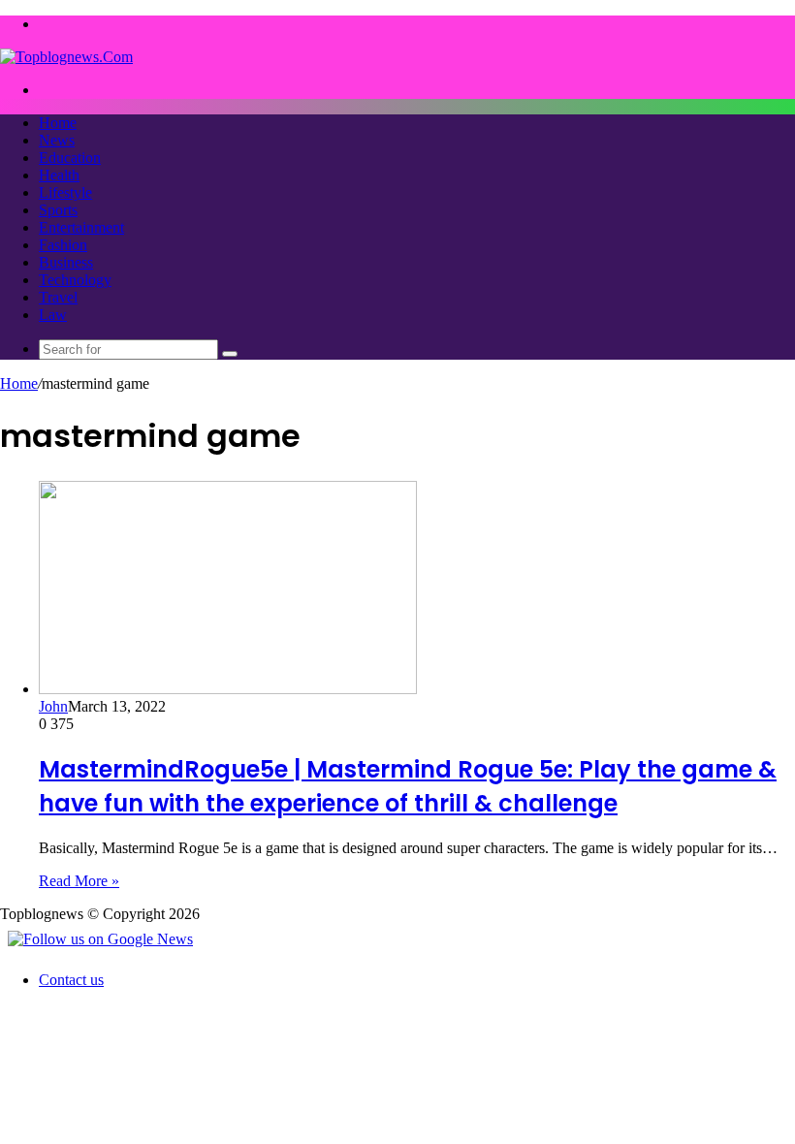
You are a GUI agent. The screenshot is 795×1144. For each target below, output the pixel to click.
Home (58, 122)
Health (59, 175)
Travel (58, 297)
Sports (58, 210)
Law (53, 314)
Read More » (79, 881)
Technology (75, 279)
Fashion (63, 245)
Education (70, 157)
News (57, 140)
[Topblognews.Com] (66, 56)
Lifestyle (65, 192)
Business (66, 262)
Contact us (71, 979)
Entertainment (81, 227)
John (53, 706)
